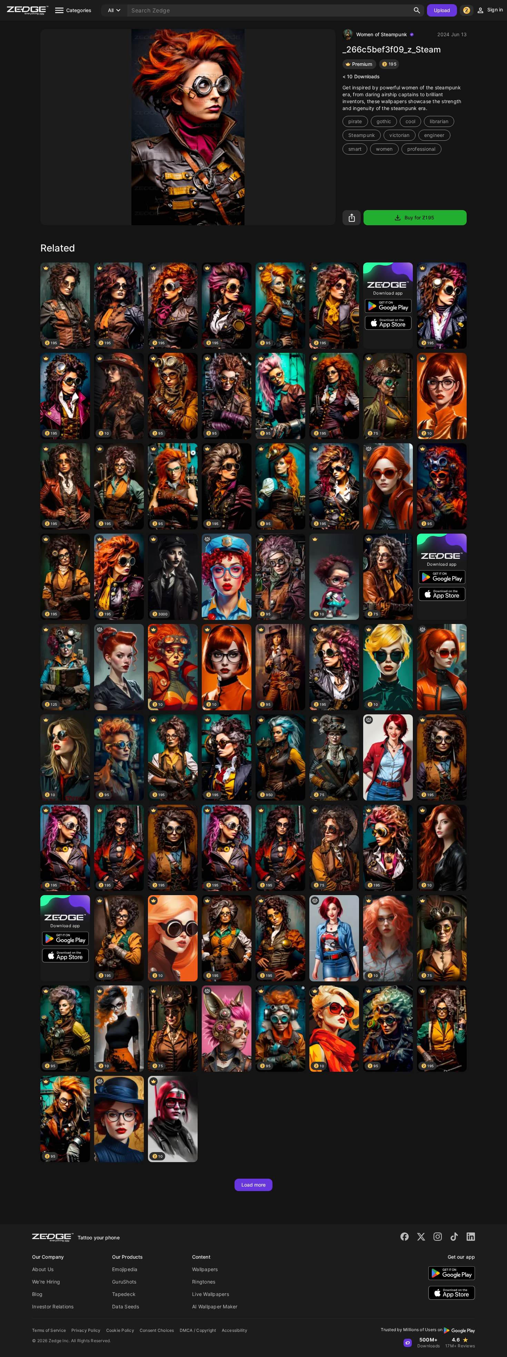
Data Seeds (125, 1306)
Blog (37, 1294)
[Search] (417, 10)
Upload (442, 10)
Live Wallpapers (210, 1294)
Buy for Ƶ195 (419, 217)
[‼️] (226, 577)
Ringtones (203, 1282)
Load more (253, 1185)
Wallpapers (205, 1269)
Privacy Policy (86, 1330)
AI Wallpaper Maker (215, 1306)
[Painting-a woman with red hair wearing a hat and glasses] (119, 1119)
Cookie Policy (120, 1330)
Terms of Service (49, 1330)
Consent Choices (157, 1330)
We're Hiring (46, 1282)
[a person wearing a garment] (226, 1028)
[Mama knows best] (119, 667)
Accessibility (234, 1330)
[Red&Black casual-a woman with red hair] (334, 938)
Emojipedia (125, 1269)
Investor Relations (53, 1306)
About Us (42, 1269)
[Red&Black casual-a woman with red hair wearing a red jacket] (388, 757)
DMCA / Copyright (198, 1330)
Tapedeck (124, 1294)
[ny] (388, 486)
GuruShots (124, 1282)
